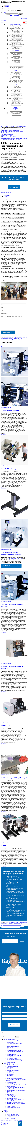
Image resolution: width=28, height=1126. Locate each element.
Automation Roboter (16, 42)
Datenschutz (6, 989)
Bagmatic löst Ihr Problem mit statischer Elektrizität (16, 82)
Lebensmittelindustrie (16, 90)
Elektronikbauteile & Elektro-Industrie (16, 99)
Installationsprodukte (16, 105)
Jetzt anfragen (24, 18)
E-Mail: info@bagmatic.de (16, 112)
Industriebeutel (16, 73)
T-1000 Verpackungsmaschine (14, 558)
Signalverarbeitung (16, 60)
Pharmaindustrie (16, 94)
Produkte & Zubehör (9, 126)
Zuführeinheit (16, 54)
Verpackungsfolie (16, 77)
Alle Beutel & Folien (16, 72)
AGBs (5, 993)
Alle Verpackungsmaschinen (16, 26)
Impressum (6, 991)
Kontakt (5, 987)
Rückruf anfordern (16, 115)
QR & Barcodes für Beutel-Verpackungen (16, 68)
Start (2, 126)
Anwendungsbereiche (16, 43)
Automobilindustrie (16, 87)
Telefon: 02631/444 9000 (16, 111)
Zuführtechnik (16, 32)
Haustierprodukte (16, 102)
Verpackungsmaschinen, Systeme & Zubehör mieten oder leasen (16, 46)
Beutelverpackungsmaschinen (16, 35)
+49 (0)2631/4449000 (14, 15)
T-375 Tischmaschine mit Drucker (10, 410)
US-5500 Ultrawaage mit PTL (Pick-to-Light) (14, 778)
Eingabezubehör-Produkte (16, 52)
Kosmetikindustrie (16, 89)
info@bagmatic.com (8, 984)
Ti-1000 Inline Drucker (7, 725)
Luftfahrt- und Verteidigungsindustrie (16, 92)
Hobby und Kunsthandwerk (16, 103)
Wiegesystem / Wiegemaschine (16, 34)
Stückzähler (16, 58)
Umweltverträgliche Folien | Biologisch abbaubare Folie (16, 79)
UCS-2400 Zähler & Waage (8, 469)
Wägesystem (4, 338)
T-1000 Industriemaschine (7, 134)
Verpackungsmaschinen (20, 126)
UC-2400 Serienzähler (7, 845)
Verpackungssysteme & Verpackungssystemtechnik (16, 30)
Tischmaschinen (16, 27)
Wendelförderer (16, 56)
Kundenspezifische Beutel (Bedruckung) (16, 75)
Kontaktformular (16, 113)
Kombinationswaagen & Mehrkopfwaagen (16, 337)
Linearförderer (16, 62)
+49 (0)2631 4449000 (7, 981)
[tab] (15, 195)
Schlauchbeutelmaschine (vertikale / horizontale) (16, 37)
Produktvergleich (16, 48)
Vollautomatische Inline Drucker (16, 66)
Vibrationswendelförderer (16, 57)
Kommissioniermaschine (16, 53)
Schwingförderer (16, 61)
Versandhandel (16, 86)
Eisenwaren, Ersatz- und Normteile (16, 96)
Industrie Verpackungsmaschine (16, 28)
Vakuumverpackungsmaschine (16, 40)
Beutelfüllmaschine (16, 39)
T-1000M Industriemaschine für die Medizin (11, 139)
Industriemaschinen (16, 339)
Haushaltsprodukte (16, 101)
